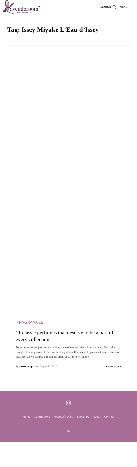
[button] (126, 6)
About (97, 416)
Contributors (42, 416)
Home (26, 416)
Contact (109, 416)
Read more (113, 366)
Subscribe (83, 416)
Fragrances (30, 322)
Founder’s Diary (63, 416)
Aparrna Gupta (26, 366)
